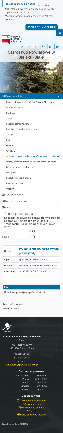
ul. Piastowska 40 (22, 344)
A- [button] (36, 46)
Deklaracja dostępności (32, 400)
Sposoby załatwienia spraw (32, 259)
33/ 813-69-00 (22, 354)
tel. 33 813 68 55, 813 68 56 (33, 271)
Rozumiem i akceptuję (41, 27)
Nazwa (8, 251)
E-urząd (33, 411)
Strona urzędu (32, 404)
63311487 (23, 424)
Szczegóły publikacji (14, 304)
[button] (43, 46)
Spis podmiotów (14, 194)
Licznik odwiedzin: (10, 424)
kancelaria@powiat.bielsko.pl (22, 364)
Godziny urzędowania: (31, 371)
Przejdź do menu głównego (20, 3)
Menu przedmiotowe (16, 201)
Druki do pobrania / (34, 223)
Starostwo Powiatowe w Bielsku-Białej (31, 55)
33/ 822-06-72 (22, 357)
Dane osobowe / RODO (33, 414)
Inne (7, 207)
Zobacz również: (31, 396)
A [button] (22, 46)
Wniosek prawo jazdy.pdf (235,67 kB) (26, 292)
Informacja (10, 271)
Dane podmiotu (13, 96)
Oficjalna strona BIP (33, 407)
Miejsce (8, 265)
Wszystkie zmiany (11, 308)
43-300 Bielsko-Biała (22, 348)
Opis (7, 259)
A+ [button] (29, 46)
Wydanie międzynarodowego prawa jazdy (39, 251)
